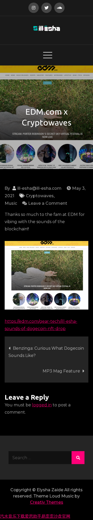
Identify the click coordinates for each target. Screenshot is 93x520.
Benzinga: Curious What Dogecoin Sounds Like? (46, 352)
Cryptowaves (40, 195)
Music (11, 203)
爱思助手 (33, 516)
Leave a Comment (47, 203)
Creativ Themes (46, 502)
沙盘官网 (62, 516)
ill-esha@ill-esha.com (39, 188)
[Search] (78, 457)
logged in (42, 404)
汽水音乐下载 (12, 516)
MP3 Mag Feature (61, 371)
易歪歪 (47, 516)
